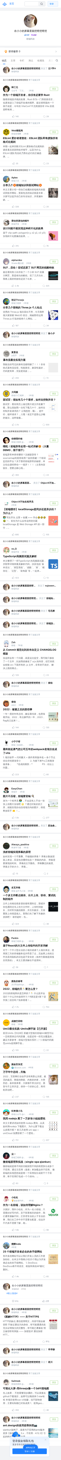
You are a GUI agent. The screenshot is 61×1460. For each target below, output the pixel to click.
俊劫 (50, 682)
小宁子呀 (15, 741)
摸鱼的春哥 (17, 981)
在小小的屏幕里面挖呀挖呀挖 (25, 68)
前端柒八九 (51, 623)
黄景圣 (14, 352)
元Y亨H (52, 68)
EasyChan (16, 788)
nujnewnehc (51, 585)
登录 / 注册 (30, 1451)
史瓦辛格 (15, 887)
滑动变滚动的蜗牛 (20, 220)
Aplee (14, 177)
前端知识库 (51, 598)
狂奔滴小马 (17, 1110)
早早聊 (51, 1349)
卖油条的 (52, 825)
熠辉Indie (16, 1244)
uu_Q (14, 548)
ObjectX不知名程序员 (49, 482)
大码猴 (14, 392)
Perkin (14, 938)
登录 (52, 4)
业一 (13, 1154)
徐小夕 (51, 333)
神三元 (14, 87)
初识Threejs (17, 299)
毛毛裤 (51, 610)
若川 (50, 1362)
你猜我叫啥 (17, 438)
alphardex (16, 260)
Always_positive (20, 844)
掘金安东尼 (17, 1064)
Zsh (13, 642)
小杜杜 (14, 1197)
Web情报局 (17, 130)
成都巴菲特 (17, 1021)
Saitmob (15, 1381)
